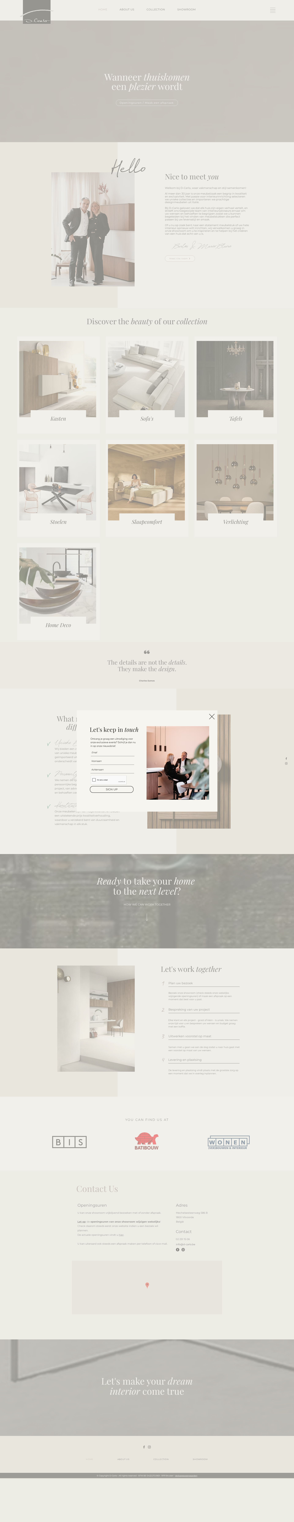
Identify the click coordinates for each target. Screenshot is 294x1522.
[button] (212, 716)
